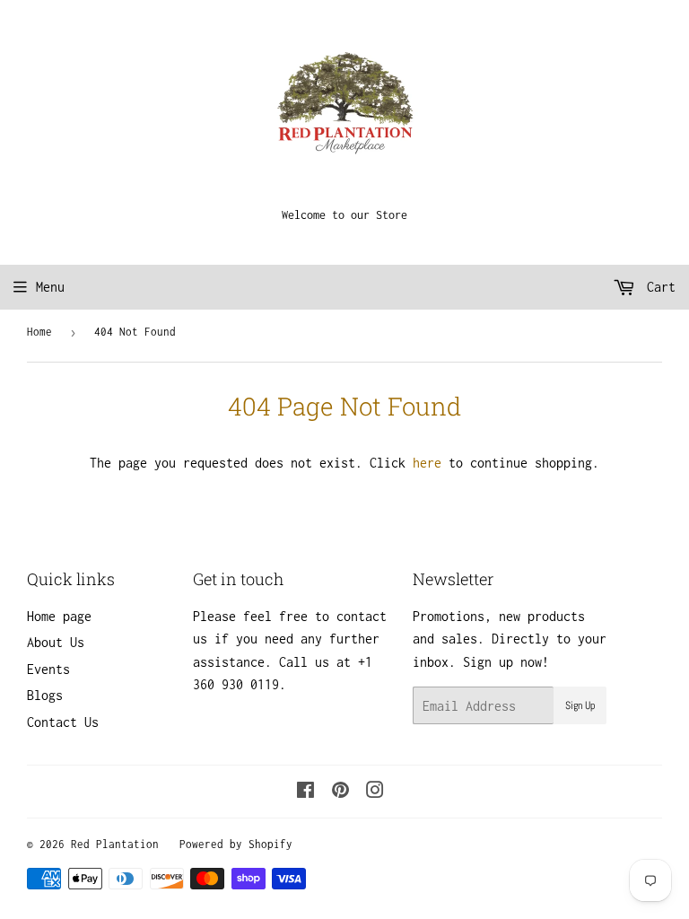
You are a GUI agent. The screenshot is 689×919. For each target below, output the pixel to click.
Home (39, 331)
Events (48, 669)
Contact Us (63, 722)
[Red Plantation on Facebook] (305, 792)
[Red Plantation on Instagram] (375, 792)
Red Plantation (115, 844)
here (427, 462)
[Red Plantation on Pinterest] (340, 792)
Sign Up (580, 705)
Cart (658, 286)
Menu (50, 286)
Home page (59, 616)
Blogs (45, 695)
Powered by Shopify (235, 844)
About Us (55, 642)
